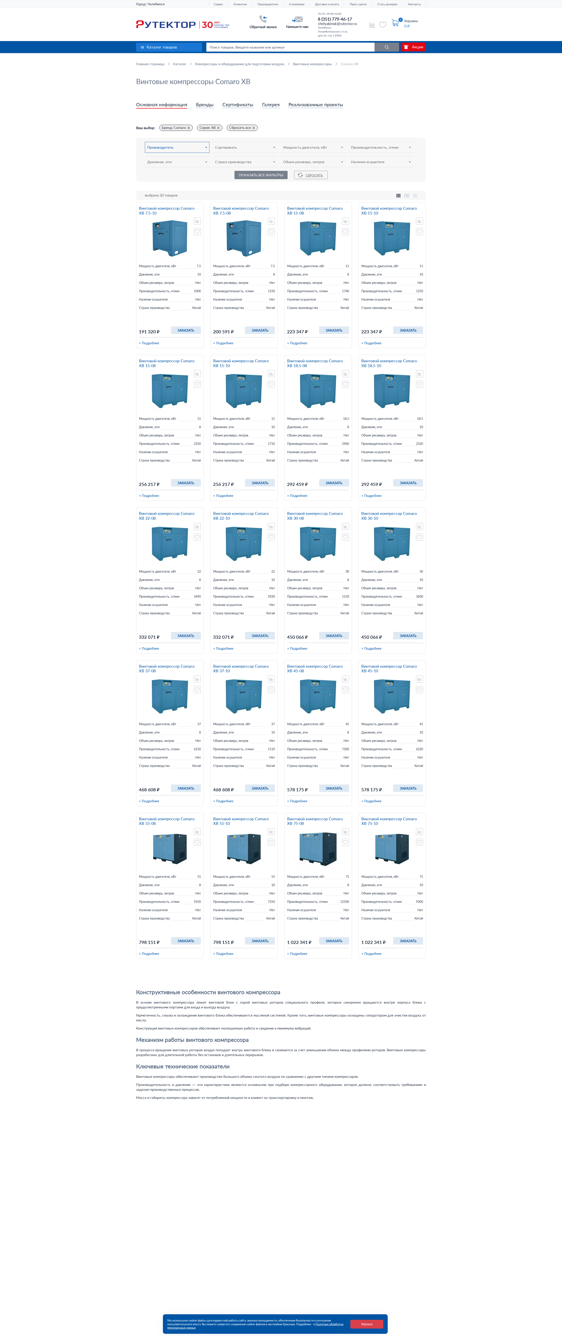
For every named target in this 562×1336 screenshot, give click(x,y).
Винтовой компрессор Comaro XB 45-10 (389, 668)
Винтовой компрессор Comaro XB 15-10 (241, 363)
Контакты (414, 4)
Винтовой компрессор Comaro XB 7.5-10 (167, 210)
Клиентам (240, 4)
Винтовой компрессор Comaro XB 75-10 (389, 821)
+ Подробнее (149, 343)
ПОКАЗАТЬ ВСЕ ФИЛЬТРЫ (261, 175)
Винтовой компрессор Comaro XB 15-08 (167, 363)
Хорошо (367, 1324)
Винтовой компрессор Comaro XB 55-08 (167, 821)
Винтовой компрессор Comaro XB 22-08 (167, 516)
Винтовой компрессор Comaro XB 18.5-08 (315, 363)
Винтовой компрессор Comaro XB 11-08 (315, 210)
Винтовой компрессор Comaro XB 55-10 (241, 821)
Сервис (218, 4)
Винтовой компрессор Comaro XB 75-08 (315, 821)
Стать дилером (387, 4)
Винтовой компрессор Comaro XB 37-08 (167, 668)
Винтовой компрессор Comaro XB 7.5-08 (241, 210)
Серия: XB (208, 127)
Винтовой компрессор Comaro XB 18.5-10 (389, 363)
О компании (296, 4)
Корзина (411, 21)
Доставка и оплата (327, 4)
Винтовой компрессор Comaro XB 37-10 (241, 668)
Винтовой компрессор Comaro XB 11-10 (389, 210)
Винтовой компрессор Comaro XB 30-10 (389, 516)
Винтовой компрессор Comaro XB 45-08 (315, 668)
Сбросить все (240, 127)
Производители (268, 4)
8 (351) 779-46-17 (335, 19)
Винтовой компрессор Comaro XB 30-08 (315, 516)
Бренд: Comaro (174, 127)
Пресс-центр (358, 4)
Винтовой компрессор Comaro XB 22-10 (241, 516)
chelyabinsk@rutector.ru (337, 23)
